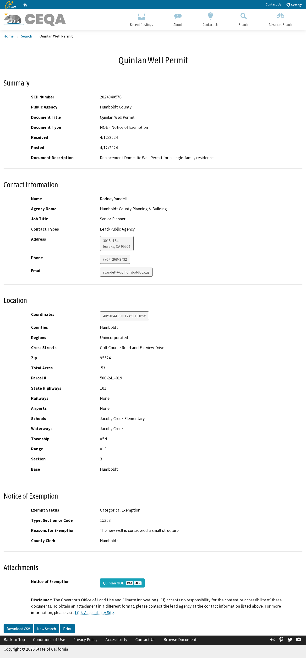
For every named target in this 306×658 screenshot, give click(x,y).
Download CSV (18, 628)
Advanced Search (280, 24)
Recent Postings (141, 24)
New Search (46, 628)
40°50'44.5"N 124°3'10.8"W (124, 315)
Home (9, 36)
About (178, 24)
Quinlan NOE (121, 583)
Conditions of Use (49, 639)
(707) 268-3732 (115, 259)
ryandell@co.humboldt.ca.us (126, 272)
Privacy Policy (85, 639)
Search (243, 24)
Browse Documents (181, 639)
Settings (296, 5)
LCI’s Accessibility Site (94, 612)
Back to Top (14, 639)
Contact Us (273, 4)
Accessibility (116, 639)
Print (67, 628)
